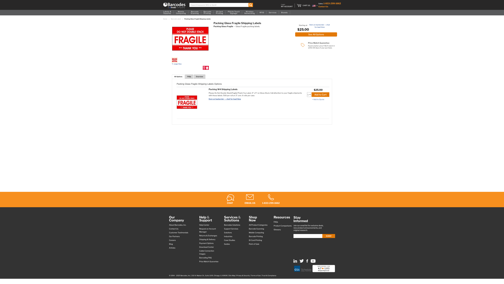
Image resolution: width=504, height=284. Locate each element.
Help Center (204, 225)
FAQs (189, 77)
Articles (172, 248)
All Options (178, 77)
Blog (171, 244)
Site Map (232, 276)
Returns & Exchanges (208, 236)
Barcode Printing (256, 236)
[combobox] (221, 5)
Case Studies (229, 240)
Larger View (178, 64)
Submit (329, 236)
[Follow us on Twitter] (302, 262)
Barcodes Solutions (232, 225)
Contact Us (323, 6)
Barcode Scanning (256, 229)
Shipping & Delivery (207, 239)
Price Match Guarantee (208, 261)
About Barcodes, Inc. (177, 225)
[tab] (178, 76)
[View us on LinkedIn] (295, 262)
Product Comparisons (283, 226)
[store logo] (174, 5)
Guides (227, 244)
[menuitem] (167, 12)
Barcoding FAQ (205, 258)
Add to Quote (318, 99)
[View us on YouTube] (313, 262)
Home (165, 19)
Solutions (228, 233)
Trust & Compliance (269, 276)
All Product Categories (258, 225)
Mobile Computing (256, 233)
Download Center (206, 247)
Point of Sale (254, 244)
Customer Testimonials (178, 233)
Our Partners (174, 236)
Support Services (231, 229)
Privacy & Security (243, 276)
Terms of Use (256, 276)
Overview (199, 77)
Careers (172, 240)
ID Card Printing (255, 240)
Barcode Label (176, 19)
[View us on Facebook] (307, 262)
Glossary (277, 230)
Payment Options (206, 243)
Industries (228, 236)
